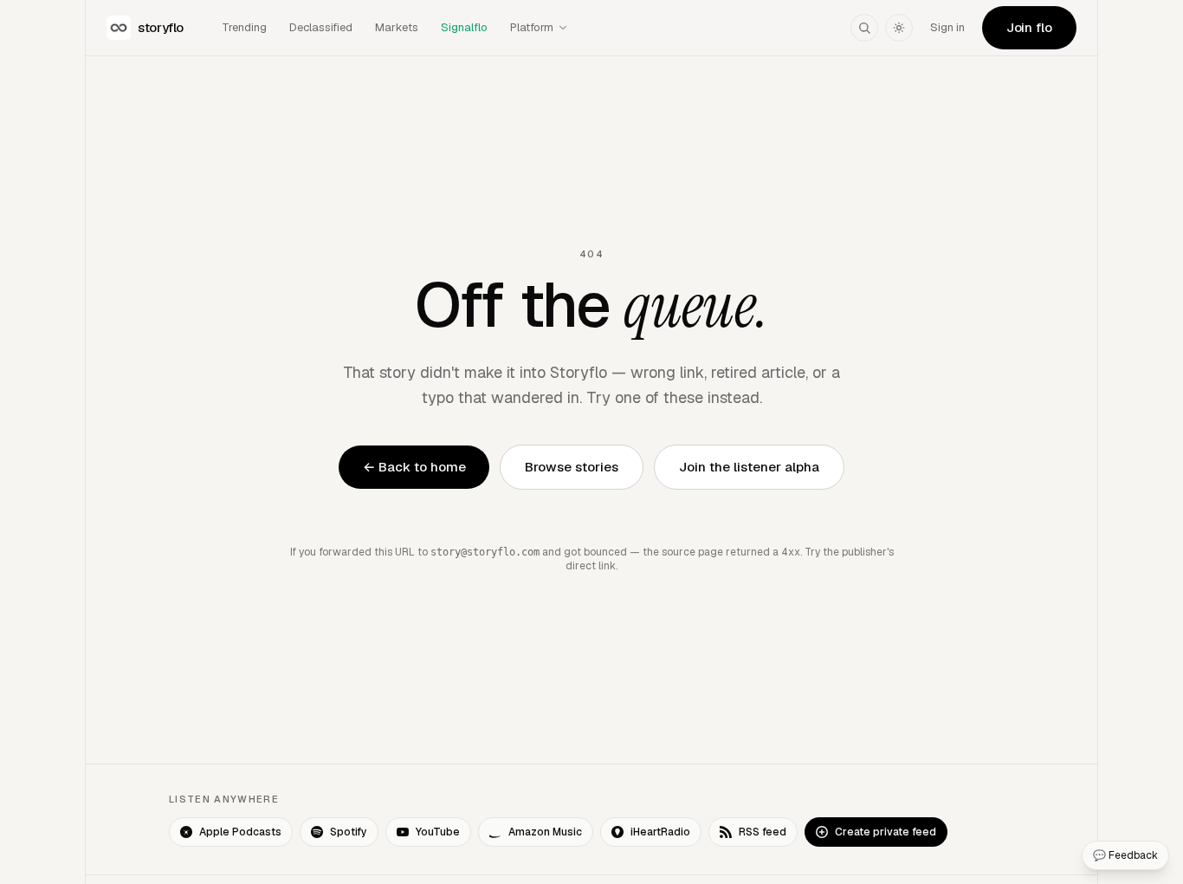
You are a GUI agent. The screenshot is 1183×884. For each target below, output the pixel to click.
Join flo (1029, 27)
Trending (244, 27)
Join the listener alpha (749, 466)
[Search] (864, 28)
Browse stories (571, 466)
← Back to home (414, 466)
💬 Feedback (1125, 855)
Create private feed (885, 832)
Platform (531, 27)
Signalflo (464, 27)
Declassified (320, 27)
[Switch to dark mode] (899, 28)
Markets (396, 27)
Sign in (947, 27)
